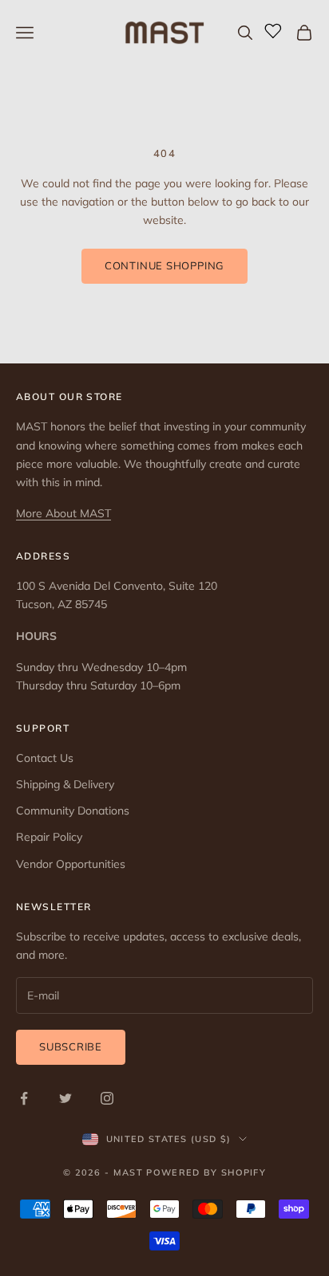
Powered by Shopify (206, 1172)
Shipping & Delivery (65, 784)
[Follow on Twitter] (65, 1098)
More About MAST (63, 513)
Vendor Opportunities (70, 864)
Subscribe (70, 1046)
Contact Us (44, 758)
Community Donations (72, 810)
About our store (69, 396)
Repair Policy (49, 837)
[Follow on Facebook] (24, 1098)
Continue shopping (164, 265)
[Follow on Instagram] (107, 1098)
